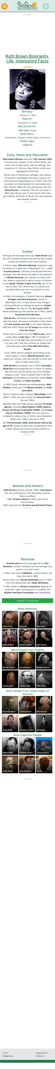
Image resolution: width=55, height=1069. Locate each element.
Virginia (21, 137)
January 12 (24, 115)
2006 (34, 123)
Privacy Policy (41, 1053)
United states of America (38, 137)
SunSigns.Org (8, 1056)
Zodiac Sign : (27, 141)
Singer (33, 130)
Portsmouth (10, 137)
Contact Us (40, 1056)
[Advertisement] (27, 933)
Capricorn (27, 145)
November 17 (24, 123)
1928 (33, 115)
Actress (27, 67)
